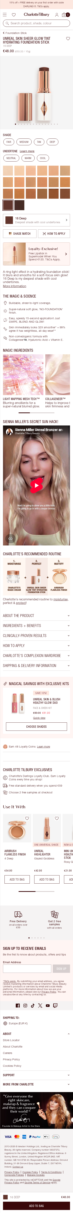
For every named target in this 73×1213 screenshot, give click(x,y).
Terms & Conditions (51, 1172)
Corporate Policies (14, 1175)
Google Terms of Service (38, 1182)
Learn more (27, 151)
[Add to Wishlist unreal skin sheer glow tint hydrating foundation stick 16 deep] (68, 38)
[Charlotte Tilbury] (36, 15)
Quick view (39, 717)
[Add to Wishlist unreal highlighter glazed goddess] (57, 818)
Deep (52, 141)
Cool (43, 158)
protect (21, 603)
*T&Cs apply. (9, 981)
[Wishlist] (13, 14)
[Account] (57, 15)
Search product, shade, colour (31, 23)
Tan (39, 141)
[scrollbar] (36, 412)
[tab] (15, 124)
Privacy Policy (49, 991)
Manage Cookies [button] (36, 1175)
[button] (7, 23)
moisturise (61, 599)
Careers (7, 1053)
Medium (24, 141)
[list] (36, 92)
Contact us (18, 1166)
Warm (28, 158)
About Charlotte (12, 1046)
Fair (9, 141)
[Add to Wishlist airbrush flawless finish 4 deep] (27, 818)
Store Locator (11, 1040)
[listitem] (36, 92)
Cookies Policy (12, 1065)
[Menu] (4, 14)
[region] (36, 707)
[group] (23, 381)
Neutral (11, 158)
